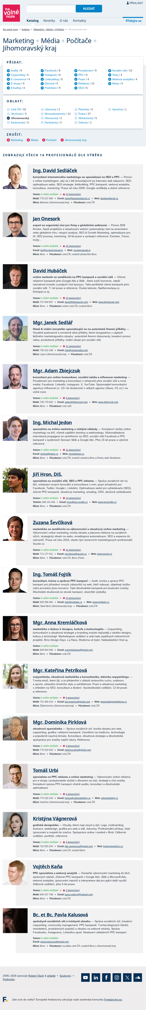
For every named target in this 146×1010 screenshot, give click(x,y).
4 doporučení (72, 746)
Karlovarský (18, 122)
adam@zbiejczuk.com (76, 402)
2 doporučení (72, 890)
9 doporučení (72, 398)
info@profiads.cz (73, 602)
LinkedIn (96, 977)
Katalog (33, 20)
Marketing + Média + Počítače (49, 29)
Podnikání (51, 87)
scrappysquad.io (81, 250)
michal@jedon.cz (49, 454)
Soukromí (65, 975)
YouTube (85, 977)
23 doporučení (73, 298)
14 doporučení (73, 498)
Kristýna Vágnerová (55, 818)
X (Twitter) (127, 977)
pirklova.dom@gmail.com (78, 750)
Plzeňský (83, 109)
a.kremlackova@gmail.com (79, 650)
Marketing (17, 140)
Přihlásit (136, 3)
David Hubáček (50, 270)
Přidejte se (133, 21)
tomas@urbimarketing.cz (77, 798)
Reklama (83, 83)
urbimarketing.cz (109, 798)
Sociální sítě (119, 70)
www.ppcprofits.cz (107, 502)
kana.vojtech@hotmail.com (79, 894)
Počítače (51, 140)
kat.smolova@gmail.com (77, 701)
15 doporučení (73, 246)
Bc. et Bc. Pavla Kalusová (60, 915)
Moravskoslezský (55, 113)
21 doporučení (73, 346)
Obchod (49, 83)
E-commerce (18, 79)
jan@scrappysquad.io (51, 250)
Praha (82, 113)
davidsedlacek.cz (109, 198)
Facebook (51, 70)
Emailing (16, 87)
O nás (64, 20)
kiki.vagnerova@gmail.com (79, 846)
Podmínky (9, 979)
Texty (115, 74)
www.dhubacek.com (108, 302)
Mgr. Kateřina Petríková (60, 670)
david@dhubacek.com (76, 302)
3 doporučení (72, 842)
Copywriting (18, 74)
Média (34, 140)
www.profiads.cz (101, 602)
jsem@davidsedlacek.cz (77, 198)
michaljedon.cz (76, 454)
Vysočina (117, 109)
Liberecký (50, 109)
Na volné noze (10, 29)
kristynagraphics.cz (113, 846)
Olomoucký (51, 118)
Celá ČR (16, 109)
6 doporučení (72, 794)
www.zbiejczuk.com (108, 402)
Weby (115, 83)
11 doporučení (73, 450)
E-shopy (16, 83)
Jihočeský (17, 113)
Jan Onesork (46, 218)
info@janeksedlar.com (76, 350)
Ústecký (83, 122)
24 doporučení (73, 194)
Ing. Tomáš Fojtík (52, 574)
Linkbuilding (52, 79)
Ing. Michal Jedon (52, 422)
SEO (81, 87)
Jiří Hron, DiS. (47, 474)
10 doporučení (73, 598)
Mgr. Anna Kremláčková (60, 622)
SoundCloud (137, 977)
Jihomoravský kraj (75, 140)
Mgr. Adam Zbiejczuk (56, 370)
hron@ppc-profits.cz (77, 502)
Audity (14, 70)
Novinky (49, 20)
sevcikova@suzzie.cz (76, 554)
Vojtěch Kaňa (47, 866)
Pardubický (51, 122)
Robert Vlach (36, 975)
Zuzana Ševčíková (52, 522)
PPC (81, 74)
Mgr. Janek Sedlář (53, 322)
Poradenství (85, 70)
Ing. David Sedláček (55, 170)
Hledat (89, 8)
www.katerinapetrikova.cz (114, 701)
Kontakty (79, 20)
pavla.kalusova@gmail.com (54, 941)
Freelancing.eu (7, 999)
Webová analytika (122, 79)
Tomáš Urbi (45, 770)
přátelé (51, 975)
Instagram (51, 74)
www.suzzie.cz (104, 554)
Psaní (81, 79)
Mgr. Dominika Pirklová (59, 722)
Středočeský (85, 118)
